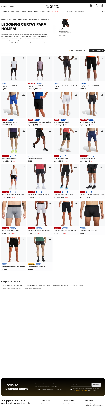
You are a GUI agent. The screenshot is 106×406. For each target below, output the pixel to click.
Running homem (6, 19)
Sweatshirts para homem (60, 285)
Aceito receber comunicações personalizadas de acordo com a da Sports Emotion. (86, 389)
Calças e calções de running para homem (38, 285)
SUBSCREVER (96, 384)
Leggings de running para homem (39, 19)
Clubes (48, 11)
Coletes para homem (77, 285)
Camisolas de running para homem (12, 285)
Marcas (36, 11)
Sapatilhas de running (8, 11)
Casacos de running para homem (12, 288)
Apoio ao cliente (46, 404)
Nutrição (30, 11)
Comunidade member (70, 404)
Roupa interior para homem (33, 288)
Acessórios (23, 11)
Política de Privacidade (81, 390)
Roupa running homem (20, 19)
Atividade (42, 11)
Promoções (55, 11)
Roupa (17, 11)
